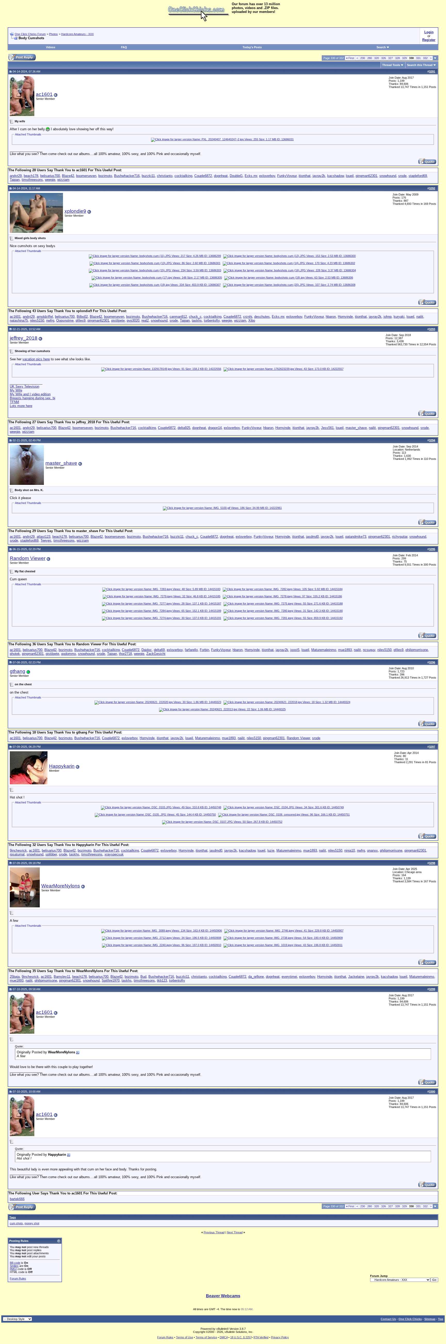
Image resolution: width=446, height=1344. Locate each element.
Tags (12, 1217)
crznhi (247, 317)
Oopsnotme (65, 320)
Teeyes (46, 540)
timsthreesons (32, 180)
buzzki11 (148, 176)
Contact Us (388, 1319)
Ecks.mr (251, 176)
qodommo (68, 654)
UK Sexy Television (24, 386)
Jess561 (327, 428)
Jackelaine (356, 977)
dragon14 (215, 428)
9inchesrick (18, 850)
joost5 (294, 650)
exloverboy (267, 176)
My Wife (16, 390)
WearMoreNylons (60, 886)
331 (418, 58)
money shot (32, 1223)
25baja (15, 977)
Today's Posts (252, 47)
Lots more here (21, 406)
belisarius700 (50, 176)
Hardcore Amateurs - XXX (77, 34)
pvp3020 (133, 320)
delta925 (184, 428)
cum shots (16, 1223)
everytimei (289, 977)
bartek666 (17, 1199)
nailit (419, 317)
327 (390, 58)
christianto (164, 176)
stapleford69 (418, 176)
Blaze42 (68, 176)
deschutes (262, 317)
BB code (15, 1262)
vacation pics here (36, 359)
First (350, 58)
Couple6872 (203, 176)
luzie (270, 850)
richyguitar (399, 537)
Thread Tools (391, 65)
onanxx (372, 850)
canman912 (178, 317)
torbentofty (212, 320)
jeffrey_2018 (23, 338)
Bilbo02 (82, 317)
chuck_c (195, 317)
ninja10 (349, 850)
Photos (53, 34)
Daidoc (146, 650)
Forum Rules (18, 1278)
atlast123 (43, 537)
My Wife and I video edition (30, 394)
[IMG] (13, 1268)
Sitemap (429, 1319)
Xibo (251, 320)
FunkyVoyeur (287, 176)
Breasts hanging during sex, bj (32, 398)
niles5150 (37, 320)
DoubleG (236, 176)
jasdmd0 (312, 537)
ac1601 (44, 94)
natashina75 (19, 320)
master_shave (356, 428)
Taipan (15, 180)
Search (381, 47)
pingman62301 (366, 176)
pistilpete (118, 320)
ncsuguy (369, 650)
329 (404, 58)
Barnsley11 (62, 977)
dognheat (221, 176)
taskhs (197, 320)
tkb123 (162, 980)
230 (362, 58)
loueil (350, 176)
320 (376, 58)
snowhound (387, 176)
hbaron (331, 317)
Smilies (14, 1265)
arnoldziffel (45, 317)
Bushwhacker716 (127, 176)
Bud (143, 977)
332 (425, 58)
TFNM (14, 402)
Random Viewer (27, 558)
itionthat (304, 176)
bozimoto (105, 176)
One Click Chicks (410, 1319)
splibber (51, 854)
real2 (145, 320)
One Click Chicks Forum (30, 34)
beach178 (31, 176)
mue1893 (345, 650)
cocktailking (183, 176)
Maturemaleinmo (323, 650)
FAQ (124, 47)
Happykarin (62, 766)
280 (369, 58)
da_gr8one (256, 977)
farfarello (191, 650)
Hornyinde (345, 317)
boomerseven (86, 176)
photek (15, 654)
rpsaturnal (17, 854)
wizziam (63, 180)
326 (383, 58)
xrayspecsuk (114, 854)
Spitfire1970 (111, 980)
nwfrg (50, 320)
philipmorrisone (416, 650)
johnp (388, 317)
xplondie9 (75, 211)
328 (397, 58)
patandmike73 (355, 537)
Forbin (204, 650)
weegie (50, 180)
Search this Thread (420, 65)
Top (440, 1319)
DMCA (224, 1337)
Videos (50, 47)
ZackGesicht (155, 654)
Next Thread (235, 1232)
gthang (17, 671)
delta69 (159, 650)
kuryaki (399, 317)
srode (402, 176)
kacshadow (335, 176)
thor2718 (125, 654)
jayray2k (319, 176)
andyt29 (16, 176)
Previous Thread (214, 1232)
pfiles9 (80, 320)
